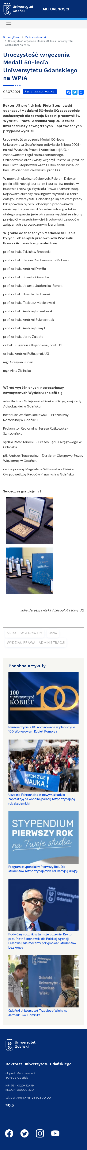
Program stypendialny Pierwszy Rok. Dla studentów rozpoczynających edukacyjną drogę (42, 869)
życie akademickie (39, 92)
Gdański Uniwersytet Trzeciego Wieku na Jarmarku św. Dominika (37, 1013)
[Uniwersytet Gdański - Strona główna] (18, 9)
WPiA (53, 633)
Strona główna (11, 37)
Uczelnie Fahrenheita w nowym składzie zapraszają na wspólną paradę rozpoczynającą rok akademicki (41, 799)
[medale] (29, 522)
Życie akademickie (36, 37)
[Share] (80, 91)
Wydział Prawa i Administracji (36, 642)
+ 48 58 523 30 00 (38, 1097)
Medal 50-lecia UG (24, 633)
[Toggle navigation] (9, 24)
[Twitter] (74, 91)
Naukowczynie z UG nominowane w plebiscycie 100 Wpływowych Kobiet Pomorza (41, 729)
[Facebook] (68, 91)
